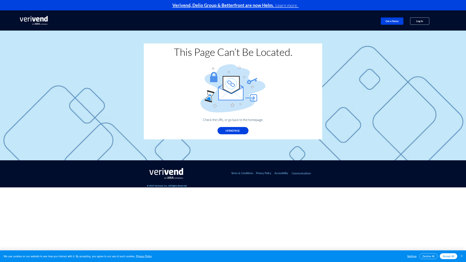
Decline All (428, 256)
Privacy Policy (144, 256)
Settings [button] (411, 256)
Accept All (448, 256)
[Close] (461, 256)
